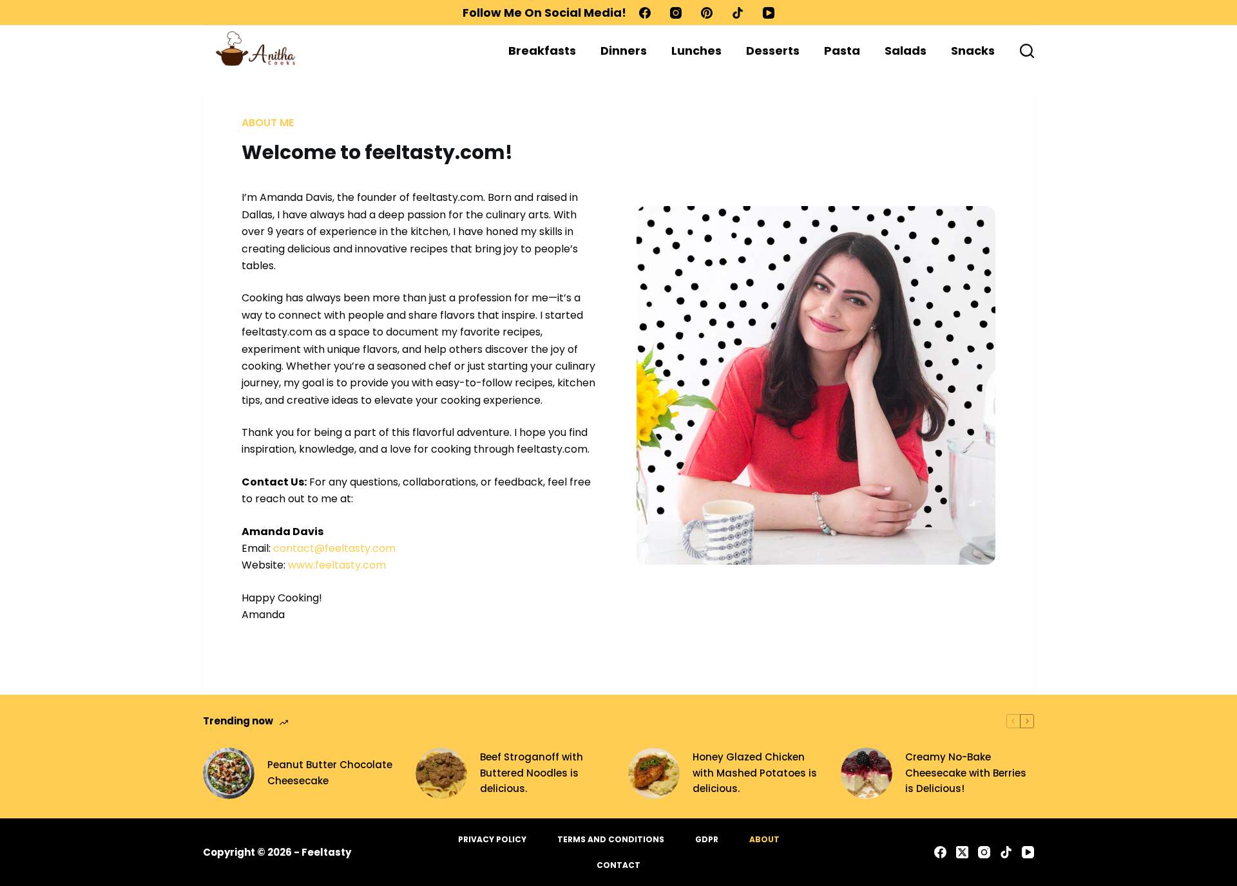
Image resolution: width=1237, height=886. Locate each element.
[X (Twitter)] (962, 852)
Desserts (773, 50)
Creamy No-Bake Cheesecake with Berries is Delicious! (965, 773)
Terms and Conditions (610, 839)
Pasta (842, 50)
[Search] (1027, 51)
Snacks (973, 50)
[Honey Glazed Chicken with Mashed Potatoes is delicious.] (654, 773)
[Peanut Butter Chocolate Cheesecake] (228, 773)
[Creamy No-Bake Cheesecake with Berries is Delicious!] (866, 773)
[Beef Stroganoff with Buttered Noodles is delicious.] (441, 773)
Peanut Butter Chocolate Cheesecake (329, 772)
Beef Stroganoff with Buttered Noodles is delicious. (531, 773)
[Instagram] (676, 13)
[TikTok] (737, 13)
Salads (905, 50)
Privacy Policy (492, 839)
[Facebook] (645, 13)
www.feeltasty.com (337, 565)
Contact (618, 865)
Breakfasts (542, 50)
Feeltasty (326, 852)
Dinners (623, 50)
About (764, 839)
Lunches (696, 50)
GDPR (706, 839)
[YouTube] (768, 13)
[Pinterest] (707, 13)
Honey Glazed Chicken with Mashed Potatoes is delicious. (755, 773)
